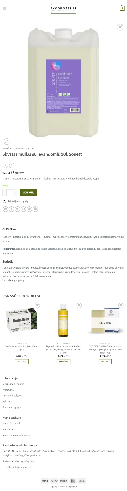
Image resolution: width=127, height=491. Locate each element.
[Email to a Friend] (23, 209)
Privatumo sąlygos (11, 407)
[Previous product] (11, 165)
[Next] (124, 336)
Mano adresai (9, 429)
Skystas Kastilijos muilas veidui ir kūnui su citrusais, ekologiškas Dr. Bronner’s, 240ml (63, 349)
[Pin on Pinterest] (29, 209)
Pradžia (6, 148)
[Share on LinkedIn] (35, 209)
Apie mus (7, 401)
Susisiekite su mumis (13, 384)
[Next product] (5, 165)
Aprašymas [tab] (9, 229)
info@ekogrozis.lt (22, 467)
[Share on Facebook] (11, 209)
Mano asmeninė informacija (16, 435)
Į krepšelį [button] (22, 361)
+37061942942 (28, 461)
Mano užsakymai (11, 423)
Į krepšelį (28, 192)
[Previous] (2, 336)
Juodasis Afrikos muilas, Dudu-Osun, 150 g (21, 348)
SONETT (31, 148)
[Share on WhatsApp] (5, 209)
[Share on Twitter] (17, 209)
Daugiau (105, 361)
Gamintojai (19, 148)
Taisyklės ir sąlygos (12, 395)
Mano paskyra (11, 417)
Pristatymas (8, 389)
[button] (4, 8)
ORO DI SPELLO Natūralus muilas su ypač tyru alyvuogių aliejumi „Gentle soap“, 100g (105, 349)
